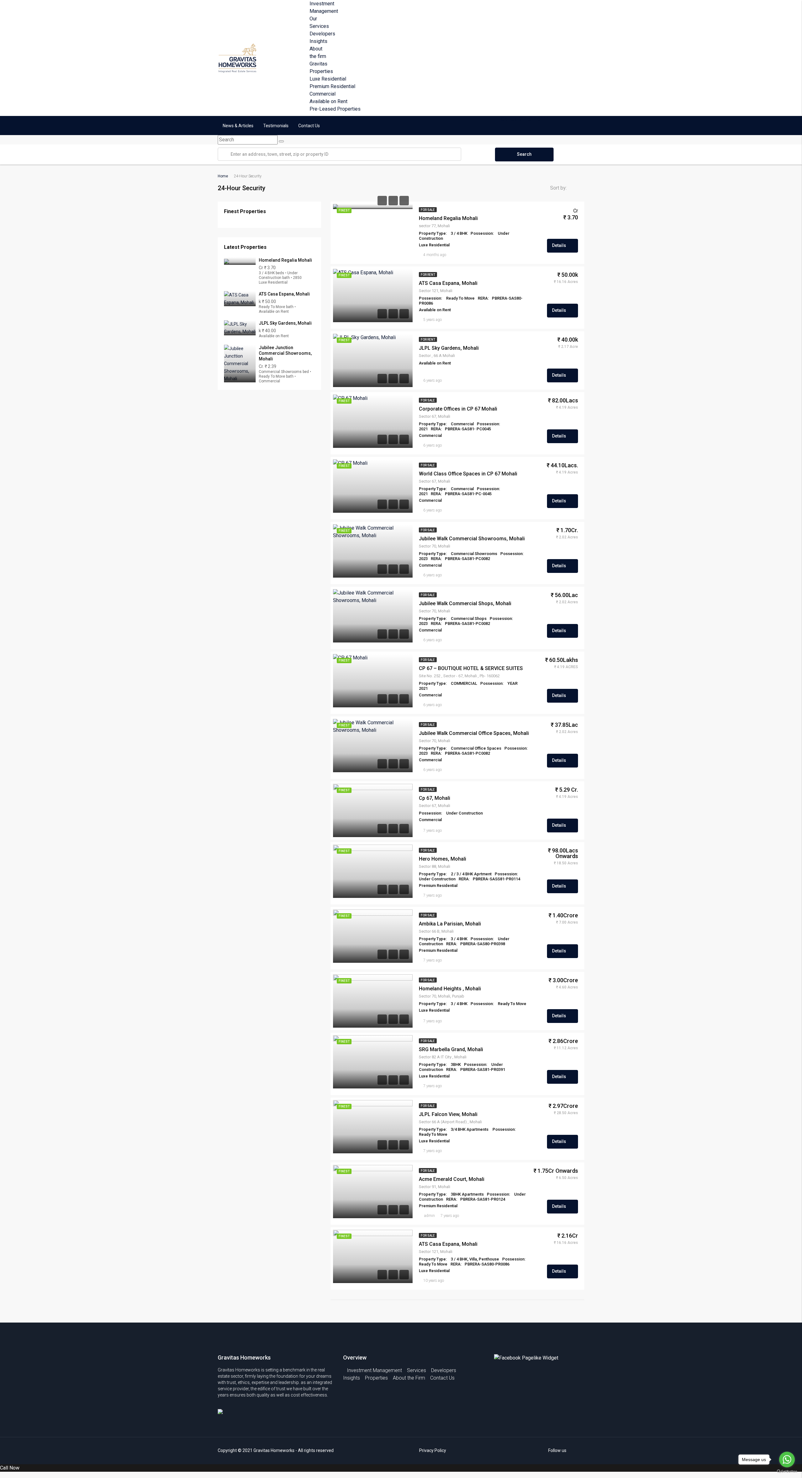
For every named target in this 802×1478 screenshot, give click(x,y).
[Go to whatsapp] (787, 1459)
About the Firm (409, 1378)
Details (559, 245)
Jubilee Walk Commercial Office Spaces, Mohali (474, 733)
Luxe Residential (328, 79)
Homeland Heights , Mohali (450, 989)
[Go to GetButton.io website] (787, 1472)
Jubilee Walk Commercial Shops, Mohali (465, 603)
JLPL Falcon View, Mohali (448, 1114)
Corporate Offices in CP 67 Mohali (458, 409)
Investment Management (374, 1370)
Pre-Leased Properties (335, 109)
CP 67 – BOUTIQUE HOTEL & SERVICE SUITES (471, 668)
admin (429, 1215)
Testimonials (276, 125)
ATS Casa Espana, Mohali (448, 283)
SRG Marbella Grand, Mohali (451, 1049)
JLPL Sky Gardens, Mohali (449, 348)
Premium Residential (332, 86)
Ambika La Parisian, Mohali (450, 924)
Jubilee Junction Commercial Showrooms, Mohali (285, 353)
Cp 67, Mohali (434, 798)
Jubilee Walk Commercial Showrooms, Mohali (472, 539)
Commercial (323, 94)
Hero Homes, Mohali (442, 859)
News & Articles (238, 125)
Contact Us (309, 125)
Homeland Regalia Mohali (448, 218)
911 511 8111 (533, 119)
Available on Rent (328, 101)
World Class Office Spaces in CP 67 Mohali (468, 474)
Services (416, 1370)
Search (524, 154)
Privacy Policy (432, 1450)
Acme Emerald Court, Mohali (451, 1179)
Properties (376, 1378)
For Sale (428, 210)
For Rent (428, 274)
